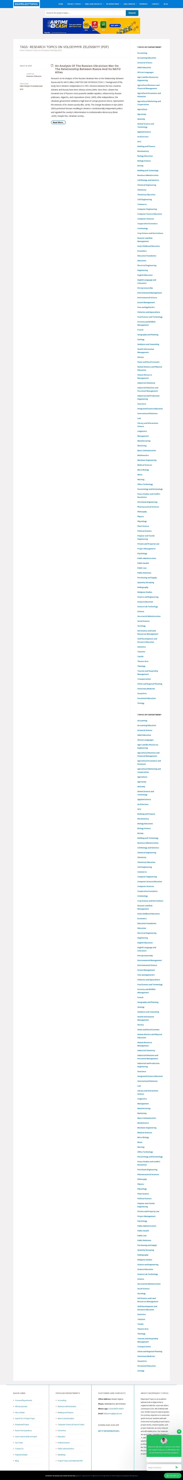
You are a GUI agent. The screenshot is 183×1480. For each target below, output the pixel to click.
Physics (140, 516)
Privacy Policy (99, 1476)
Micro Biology (143, 470)
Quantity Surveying (145, 582)
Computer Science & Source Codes (71, 1424)
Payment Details (21, 1455)
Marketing (141, 446)
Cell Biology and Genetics (148, 180)
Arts (139, 141)
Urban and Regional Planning (149, 684)
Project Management (146, 549)
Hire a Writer (20, 1412)
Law (139, 418)
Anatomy (141, 119)
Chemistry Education (146, 195)
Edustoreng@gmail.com (113, 1413)
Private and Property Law (148, 544)
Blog (17, 1461)
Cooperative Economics (147, 223)
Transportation (144, 679)
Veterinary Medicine (146, 689)
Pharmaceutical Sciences (148, 507)
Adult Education (144, 67)
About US (80, 1476)
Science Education (145, 602)
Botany (140, 166)
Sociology (141, 626)
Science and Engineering (147, 597)
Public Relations (144, 573)
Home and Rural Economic (148, 362)
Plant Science (143, 526)
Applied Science (144, 132)
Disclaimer (122, 1476)
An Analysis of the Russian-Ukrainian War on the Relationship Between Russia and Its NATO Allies (88, 69)
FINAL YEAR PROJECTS (93, 4)
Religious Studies (144, 592)
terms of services (111, 1476)
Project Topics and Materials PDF (70, 1461)
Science (140, 611)
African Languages (145, 72)
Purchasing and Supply (147, 578)
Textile (140, 656)
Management (143, 436)
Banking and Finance (146, 146)
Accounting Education (146, 58)
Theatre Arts (142, 661)
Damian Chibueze (34, 76)
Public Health (143, 563)
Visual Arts (142, 693)
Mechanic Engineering (146, 460)
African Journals (21, 1406)
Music (139, 475)
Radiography (142, 587)
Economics (62, 1430)
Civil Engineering (144, 199)
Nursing (140, 479)
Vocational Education (146, 698)
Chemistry (141, 190)
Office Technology (145, 484)
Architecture (142, 137)
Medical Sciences (144, 465)
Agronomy (141, 114)
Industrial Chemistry (146, 383)
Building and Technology (147, 170)
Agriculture (142, 109)
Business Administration (147, 175)
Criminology (142, 228)
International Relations (147, 413)
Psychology (142, 553)
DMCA (136, 1476)
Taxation (141, 652)
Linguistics (142, 431)
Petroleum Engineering (147, 502)
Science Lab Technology (147, 606)
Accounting (142, 53)
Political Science (144, 531)
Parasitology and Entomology (150, 489)
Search (132, 13)
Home (22, 50)
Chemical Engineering (146, 185)
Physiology (142, 521)
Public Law (141, 568)
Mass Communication (146, 450)
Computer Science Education (149, 214)
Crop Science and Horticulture (150, 233)
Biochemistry (143, 151)
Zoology (140, 703)
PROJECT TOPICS (74, 4)
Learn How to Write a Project (26, 1436)
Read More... (58, 122)
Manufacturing (143, 441)
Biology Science (144, 161)
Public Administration (146, 558)
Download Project (22, 1424)
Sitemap (130, 1476)
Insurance (141, 404)
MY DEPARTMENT (112, 4)
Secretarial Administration (148, 616)
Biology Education (145, 156)
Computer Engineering (147, 209)
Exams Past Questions (23, 1430)
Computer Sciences (145, 219)
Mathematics (143, 455)
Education (61, 1436)
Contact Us (19, 1449)
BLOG (166, 4)
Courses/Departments (23, 1400)
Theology (141, 666)
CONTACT (155, 4)
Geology (140, 339)
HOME (61, 4)
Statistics (141, 647)
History (140, 357)
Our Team (19, 1443)
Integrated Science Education (150, 409)
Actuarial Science (144, 63)
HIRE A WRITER (129, 4)
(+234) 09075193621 (116, 1409)
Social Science (143, 621)
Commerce (142, 204)
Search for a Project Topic (25, 1418)
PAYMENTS (143, 4)
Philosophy (142, 512)
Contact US (89, 1476)
